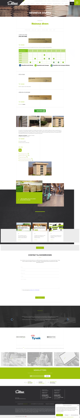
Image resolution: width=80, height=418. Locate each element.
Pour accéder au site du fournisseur (25, 160)
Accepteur (59, 415)
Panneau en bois (23, 408)
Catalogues (43, 3)
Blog (63, 3)
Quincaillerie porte (23, 410)
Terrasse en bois (41, 410)
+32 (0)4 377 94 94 (45, 392)
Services (37, 3)
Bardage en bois (26, 409)
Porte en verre (42, 409)
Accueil (28, 3)
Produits (32, 3)
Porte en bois (17, 408)
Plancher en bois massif (19, 409)
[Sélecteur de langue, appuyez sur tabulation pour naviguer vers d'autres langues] (70, 0)
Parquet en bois (36, 408)
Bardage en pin (50, 410)
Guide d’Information (22, 157)
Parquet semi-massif (49, 409)
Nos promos (49, 3)
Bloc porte (54, 409)
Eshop (72, 3)
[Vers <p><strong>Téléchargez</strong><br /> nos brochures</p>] (13, 359)
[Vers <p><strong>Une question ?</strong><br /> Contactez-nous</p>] (66, 359)
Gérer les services (59, 412)
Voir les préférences (74, 415)
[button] (78, 405)
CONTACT (66, 3)
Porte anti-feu (36, 410)
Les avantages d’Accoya (23, 153)
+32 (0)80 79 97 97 (57, 392)
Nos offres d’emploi (56, 3)
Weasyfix (46, 410)
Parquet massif (31, 409)
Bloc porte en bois (48, 408)
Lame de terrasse (29, 408)
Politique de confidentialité (49, 403)
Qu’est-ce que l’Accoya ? (23, 155)
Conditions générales (59, 403)
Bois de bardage (55, 408)
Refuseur (66, 415)
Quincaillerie (17, 410)
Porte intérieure (41, 408)
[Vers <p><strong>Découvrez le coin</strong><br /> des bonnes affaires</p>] (40, 359)
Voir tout (40, 247)
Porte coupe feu (37, 409)
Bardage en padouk (29, 410)
